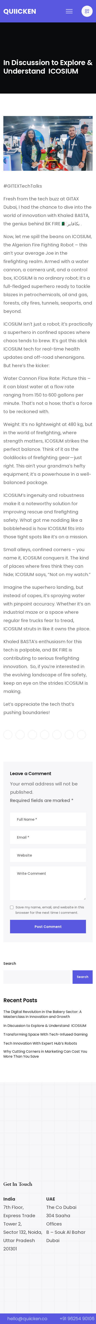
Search (9, 963)
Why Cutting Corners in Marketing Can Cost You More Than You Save (45, 1054)
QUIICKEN (19, 11)
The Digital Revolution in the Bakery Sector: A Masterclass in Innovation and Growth (42, 1014)
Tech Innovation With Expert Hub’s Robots (40, 1043)
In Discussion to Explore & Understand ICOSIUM (44, 1025)
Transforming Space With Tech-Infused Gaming (45, 1034)
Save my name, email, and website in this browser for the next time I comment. (50, 910)
